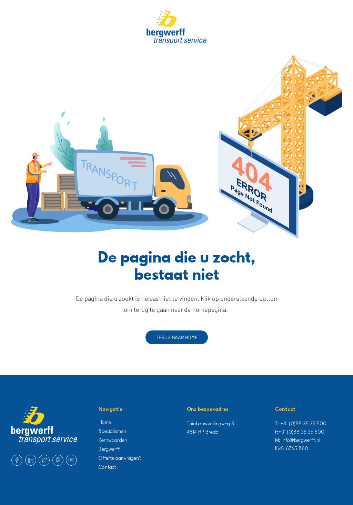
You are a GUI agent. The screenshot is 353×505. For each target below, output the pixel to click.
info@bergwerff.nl (301, 440)
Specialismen (112, 431)
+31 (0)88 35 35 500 (303, 424)
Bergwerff (109, 449)
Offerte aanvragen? (120, 458)
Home (105, 422)
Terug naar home (177, 337)
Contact (107, 467)
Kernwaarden (113, 440)
